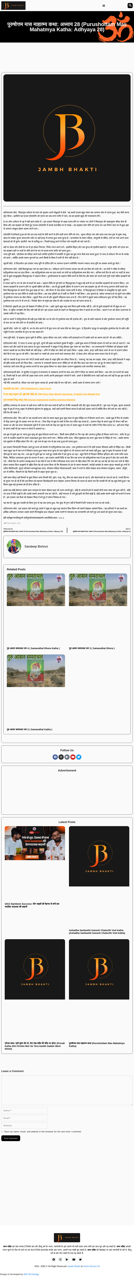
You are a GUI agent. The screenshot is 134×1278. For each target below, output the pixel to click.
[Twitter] (78, 757)
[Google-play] (67, 757)
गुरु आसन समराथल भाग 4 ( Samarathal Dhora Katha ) (33, 648)
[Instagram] (61, 757)
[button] (104, 5)
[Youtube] (73, 757)
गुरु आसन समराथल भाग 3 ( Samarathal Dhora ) (92, 648)
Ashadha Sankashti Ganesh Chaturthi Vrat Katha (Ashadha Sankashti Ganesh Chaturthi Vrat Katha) (97, 931)
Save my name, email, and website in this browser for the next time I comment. (43, 1131)
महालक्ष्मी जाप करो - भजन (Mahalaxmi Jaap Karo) (27, 388)
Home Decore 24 (91, 1266)
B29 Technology (31, 1274)
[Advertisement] (70, 56)
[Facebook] (55, 757)
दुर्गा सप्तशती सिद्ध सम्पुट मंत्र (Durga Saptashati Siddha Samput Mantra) (39, 399)
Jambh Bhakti (73, 1266)
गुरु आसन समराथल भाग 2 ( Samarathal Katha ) (29, 729)
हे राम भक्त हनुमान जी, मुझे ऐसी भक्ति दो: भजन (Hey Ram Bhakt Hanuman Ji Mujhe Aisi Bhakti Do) (51, 394)
